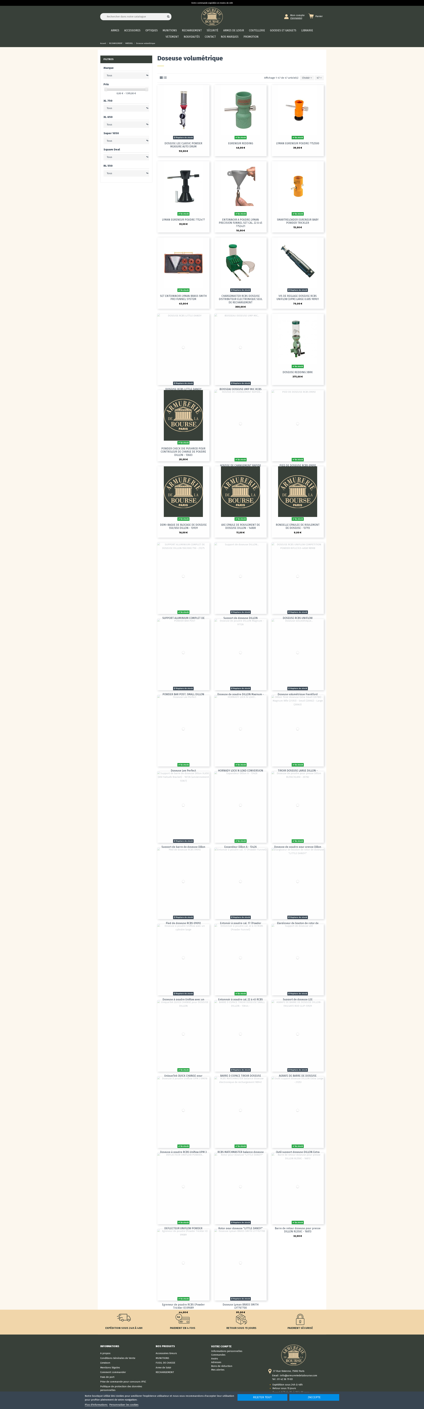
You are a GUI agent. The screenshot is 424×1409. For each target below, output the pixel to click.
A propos (105, 1353)
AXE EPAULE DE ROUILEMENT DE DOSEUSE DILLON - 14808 (240, 526)
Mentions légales (110, 1367)
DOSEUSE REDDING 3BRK (298, 372)
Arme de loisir (163, 1367)
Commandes (218, 1354)
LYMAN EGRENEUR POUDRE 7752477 (183, 219)
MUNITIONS (162, 1358)
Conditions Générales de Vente (117, 1358)
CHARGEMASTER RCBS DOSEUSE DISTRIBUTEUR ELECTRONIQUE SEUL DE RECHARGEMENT (240, 299)
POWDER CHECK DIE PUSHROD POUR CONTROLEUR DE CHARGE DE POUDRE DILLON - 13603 (183, 451)
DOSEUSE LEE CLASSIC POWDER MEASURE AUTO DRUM (183, 145)
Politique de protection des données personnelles (121, 1388)
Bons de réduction (221, 1366)
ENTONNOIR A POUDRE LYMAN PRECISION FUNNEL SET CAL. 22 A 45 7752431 (240, 223)
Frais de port (107, 1376)
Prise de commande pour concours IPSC (123, 1381)
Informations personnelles (226, 1351)
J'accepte (314, 1397)
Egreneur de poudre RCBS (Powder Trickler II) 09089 (183, 1306)
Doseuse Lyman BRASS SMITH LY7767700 (241, 1306)
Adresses (216, 1362)
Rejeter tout (262, 1397)
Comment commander (113, 1372)
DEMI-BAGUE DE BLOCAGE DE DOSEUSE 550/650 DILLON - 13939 (183, 526)
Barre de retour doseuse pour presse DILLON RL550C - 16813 (297, 1230)
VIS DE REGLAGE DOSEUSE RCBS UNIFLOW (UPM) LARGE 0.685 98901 (298, 297)
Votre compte (221, 1346)
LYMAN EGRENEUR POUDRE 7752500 (297, 143)
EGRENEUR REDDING (240, 143)
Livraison (105, 1362)
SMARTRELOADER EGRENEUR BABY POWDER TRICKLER (297, 221)
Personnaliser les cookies (123, 1404)
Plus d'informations (96, 1404)
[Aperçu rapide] (207, 90)
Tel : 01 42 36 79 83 (282, 1379)
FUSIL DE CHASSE (165, 1362)
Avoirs (214, 1358)
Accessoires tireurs (166, 1353)
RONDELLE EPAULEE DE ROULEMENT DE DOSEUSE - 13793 (297, 526)
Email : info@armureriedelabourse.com (294, 1375)
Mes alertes (217, 1369)
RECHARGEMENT (165, 1372)
